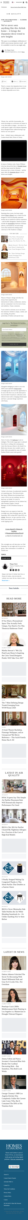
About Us (6, 1174)
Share (5, 81)
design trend (17, 388)
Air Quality (8, 21)
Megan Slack (10, 50)
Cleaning (23, 19)
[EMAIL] (19, 570)
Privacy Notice (20, 335)
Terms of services (18, 334)
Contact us (6, 1185)
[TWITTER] (11, 570)
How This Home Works (9, 19)
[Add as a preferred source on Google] (14, 1166)
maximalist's (11, 223)
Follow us (15, 81)
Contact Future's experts (10, 1178)
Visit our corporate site (16, 1159)
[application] (14, 149)
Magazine (19, 2)
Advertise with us (8, 1181)
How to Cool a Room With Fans (18, 7)
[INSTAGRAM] (13, 570)
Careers (6, 1199)
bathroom (15, 440)
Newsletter (23, 81)
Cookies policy (7, 1196)
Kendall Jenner (22, 166)
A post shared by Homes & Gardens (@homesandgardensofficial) (14, 531)
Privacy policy (7, 1192)
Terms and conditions (9, 1189)
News (23, 52)
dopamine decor (14, 172)
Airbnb (3, 517)
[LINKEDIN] (16, 570)
